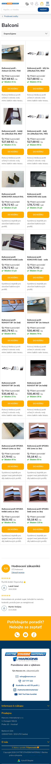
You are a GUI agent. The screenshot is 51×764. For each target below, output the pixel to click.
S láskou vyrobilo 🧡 (25, 747)
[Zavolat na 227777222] (31, 3)
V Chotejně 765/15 (9, 721)
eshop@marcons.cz (28, 676)
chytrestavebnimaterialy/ (27, 690)
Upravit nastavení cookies (32, 755)
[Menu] (47, 3)
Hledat (43, 9)
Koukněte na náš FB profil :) (27, 685)
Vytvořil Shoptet (27, 760)
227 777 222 (27, 681)
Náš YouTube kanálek (28, 694)
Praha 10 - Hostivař (10, 724)
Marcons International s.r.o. (13, 718)
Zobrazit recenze (18, 572)
